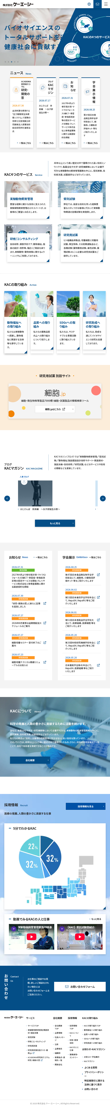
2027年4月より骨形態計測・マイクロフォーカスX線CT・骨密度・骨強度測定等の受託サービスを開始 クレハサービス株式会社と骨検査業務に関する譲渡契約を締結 (29, 580)
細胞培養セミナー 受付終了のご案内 (26, 644)
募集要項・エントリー (74, 1056)
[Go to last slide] (7, 498)
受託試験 (31, 1037)
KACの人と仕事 (74, 1048)
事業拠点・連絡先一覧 (60, 1059)
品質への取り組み (91, 1034)
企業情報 (58, 1032)
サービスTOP (33, 1025)
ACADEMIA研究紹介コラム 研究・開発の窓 (39, 1059)
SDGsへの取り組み (92, 1038)
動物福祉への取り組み (93, 1030)
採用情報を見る (86, 806)
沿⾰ (56, 1044)
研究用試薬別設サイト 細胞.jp (38, 1051)
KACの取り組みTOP (92, 1025)
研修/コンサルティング (37, 1041)
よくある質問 (90, 1067)
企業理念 (58, 1048)
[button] (106, 4)
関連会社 (58, 1064)
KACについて (74, 1034)
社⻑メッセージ (60, 1038)
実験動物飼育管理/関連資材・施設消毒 (38, 1031)
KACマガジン (89, 1061)
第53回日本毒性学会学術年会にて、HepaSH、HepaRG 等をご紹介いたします (80, 600)
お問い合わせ (91, 1089)
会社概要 (30, 760)
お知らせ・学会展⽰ (91, 1056)
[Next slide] (103, 498)
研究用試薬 (32, 1045)
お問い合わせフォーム (82, 986)
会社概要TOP (58, 1027)
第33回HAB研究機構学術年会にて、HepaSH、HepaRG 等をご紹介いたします (80, 645)
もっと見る (55, 523)
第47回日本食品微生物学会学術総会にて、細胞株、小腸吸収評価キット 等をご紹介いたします (80, 577)
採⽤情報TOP (73, 1027)
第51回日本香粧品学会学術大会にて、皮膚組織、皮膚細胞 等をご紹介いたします (80, 623)
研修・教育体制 (74, 1041)
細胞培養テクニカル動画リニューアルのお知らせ (26, 664)
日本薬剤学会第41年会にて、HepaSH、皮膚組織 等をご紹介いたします (79, 668)
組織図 (57, 1053)
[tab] (5, 61)
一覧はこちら (25, 142)
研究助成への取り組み (93, 1043)
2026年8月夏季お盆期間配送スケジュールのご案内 (26, 624)
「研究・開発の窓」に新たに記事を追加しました (26, 605)
